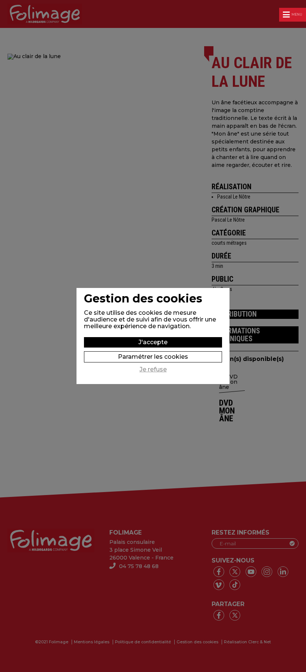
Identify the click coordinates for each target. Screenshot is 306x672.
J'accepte (153, 342)
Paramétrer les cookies (153, 356)
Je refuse (153, 369)
